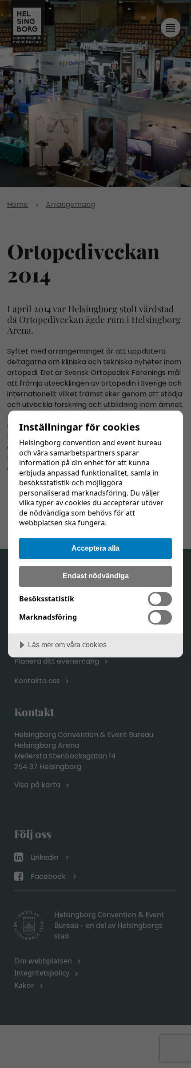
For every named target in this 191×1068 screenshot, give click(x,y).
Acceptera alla (95, 548)
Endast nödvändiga (96, 576)
